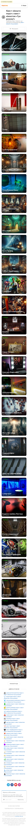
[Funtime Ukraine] (5, 5)
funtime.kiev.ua (19, 808)
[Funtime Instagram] (19, 784)
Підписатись (21, 799)
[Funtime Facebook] (12, 784)
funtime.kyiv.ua (9, 808)
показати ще (14, 683)
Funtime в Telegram (7, 1)
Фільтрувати (14, 28)
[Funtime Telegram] (9, 784)
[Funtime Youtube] (16, 784)
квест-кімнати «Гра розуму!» (15, 23)
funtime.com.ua (19, 816)
